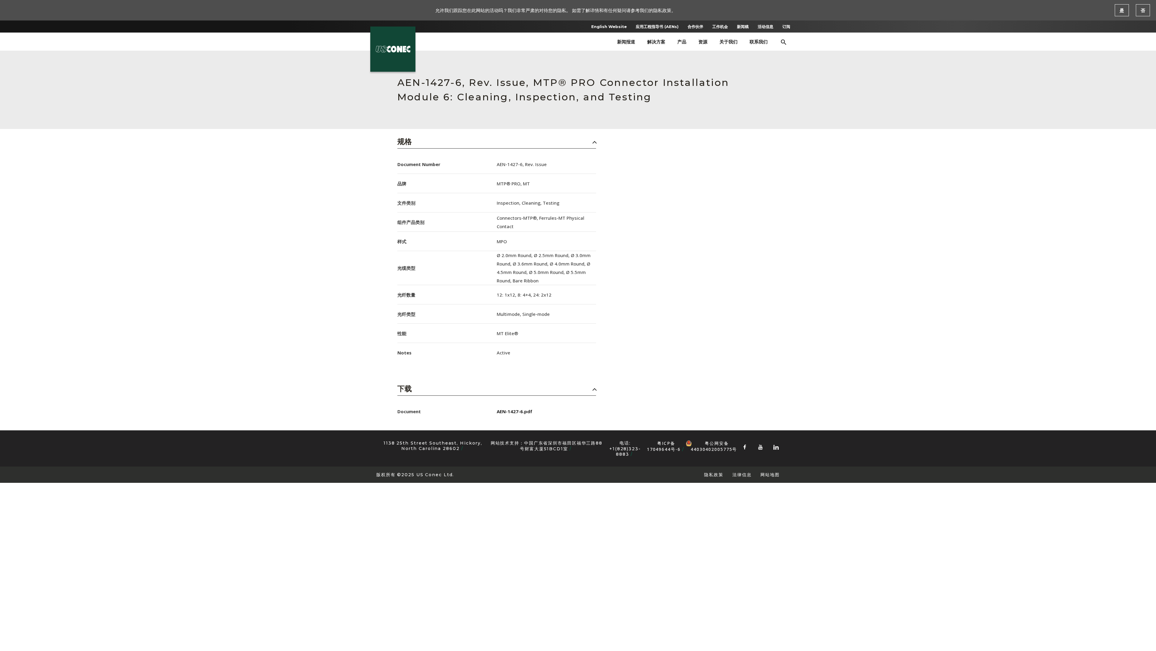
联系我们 (759, 42)
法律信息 (742, 474)
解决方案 (656, 42)
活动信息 (765, 26)
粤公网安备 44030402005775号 (714, 443)
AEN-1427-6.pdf (514, 411)
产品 (681, 42)
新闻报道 (626, 42)
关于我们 (728, 42)
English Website (609, 26)
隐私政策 (713, 474)
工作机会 (720, 26)
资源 (702, 42)
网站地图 (770, 474)
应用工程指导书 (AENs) (657, 26)
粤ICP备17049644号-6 (664, 446)
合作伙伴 (695, 26)
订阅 (786, 26)
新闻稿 (743, 26)
